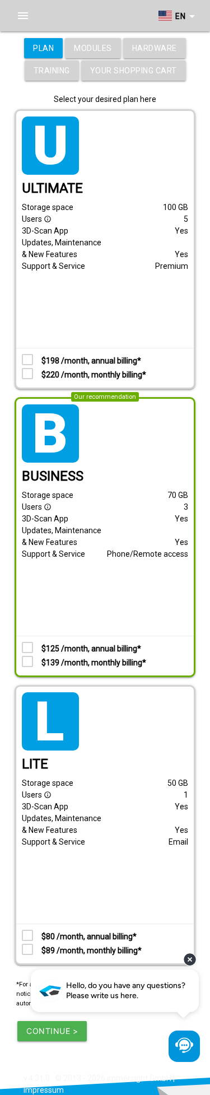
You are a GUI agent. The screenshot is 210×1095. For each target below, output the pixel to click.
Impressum (44, 1089)
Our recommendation (105, 396)
